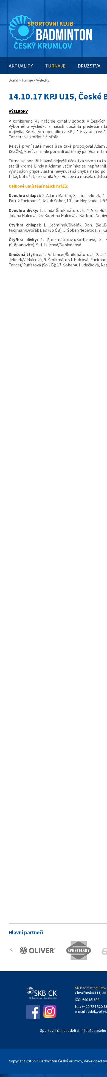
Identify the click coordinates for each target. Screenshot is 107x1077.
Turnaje (27, 80)
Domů (13, 80)
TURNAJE (55, 66)
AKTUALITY (21, 66)
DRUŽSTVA (89, 66)
